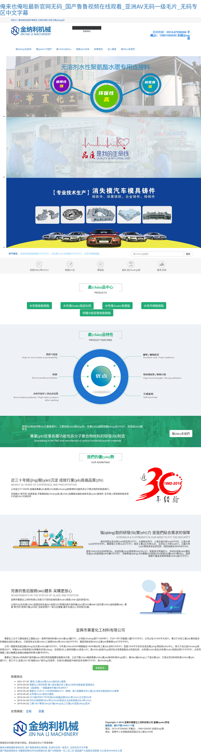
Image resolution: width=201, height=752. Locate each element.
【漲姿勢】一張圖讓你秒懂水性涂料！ (49, 687)
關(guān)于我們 (44, 49)
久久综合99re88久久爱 (111, 750)
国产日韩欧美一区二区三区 (61, 750)
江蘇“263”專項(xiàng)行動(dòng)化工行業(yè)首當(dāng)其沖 (60, 703)
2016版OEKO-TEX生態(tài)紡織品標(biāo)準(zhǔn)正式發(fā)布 (61, 697)
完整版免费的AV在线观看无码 (32, 750)
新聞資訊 (98, 49)
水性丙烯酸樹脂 (154, 306)
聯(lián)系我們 (128, 49)
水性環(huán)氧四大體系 (42, 693)
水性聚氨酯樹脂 (39, 306)
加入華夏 (112, 49)
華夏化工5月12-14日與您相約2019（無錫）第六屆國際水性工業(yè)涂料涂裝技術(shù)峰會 (74, 690)
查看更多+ (100, 667)
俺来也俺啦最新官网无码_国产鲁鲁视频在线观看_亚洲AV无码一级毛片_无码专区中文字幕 (98, 9)
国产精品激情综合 (9, 750)
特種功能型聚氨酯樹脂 (96, 313)
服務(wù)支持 (82, 49)
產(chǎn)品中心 (63, 49)
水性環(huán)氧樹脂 (117, 306)
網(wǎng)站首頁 (23, 49)
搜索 (188, 253)
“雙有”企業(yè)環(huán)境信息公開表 (48, 681)
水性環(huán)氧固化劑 (77, 306)
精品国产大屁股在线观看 (87, 750)
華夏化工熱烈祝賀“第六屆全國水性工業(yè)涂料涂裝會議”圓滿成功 (62, 684)
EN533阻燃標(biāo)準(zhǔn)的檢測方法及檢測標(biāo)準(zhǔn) (61, 700)
